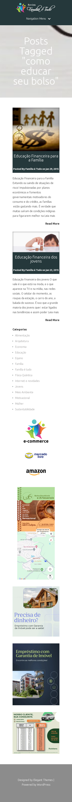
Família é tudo (23, 369)
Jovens (19, 386)
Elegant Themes (43, 779)
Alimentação (22, 335)
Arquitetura (22, 341)
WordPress (43, 784)
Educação (20, 352)
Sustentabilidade (25, 409)
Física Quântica (23, 375)
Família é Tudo (33, 169)
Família (19, 363)
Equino (19, 358)
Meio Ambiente (24, 392)
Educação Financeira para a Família (36, 158)
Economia (20, 346)
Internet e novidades (27, 380)
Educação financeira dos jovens (36, 259)
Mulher (19, 403)
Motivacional (22, 397)
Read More (52, 223)
